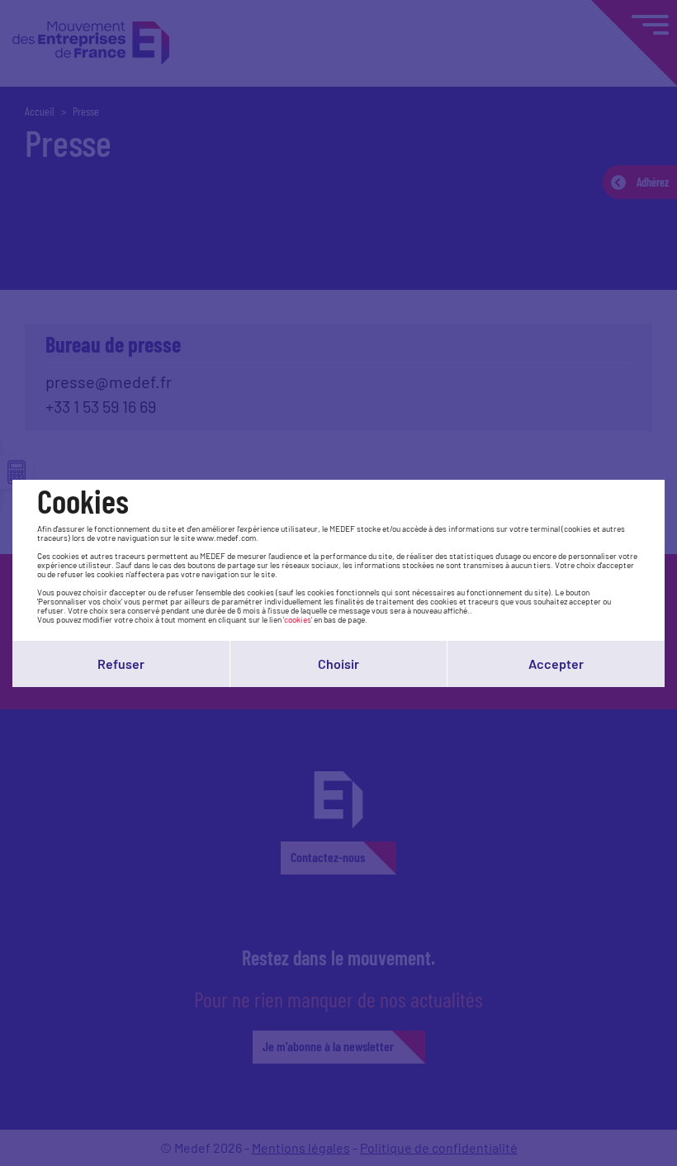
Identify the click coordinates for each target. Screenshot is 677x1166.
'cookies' (297, 619)
